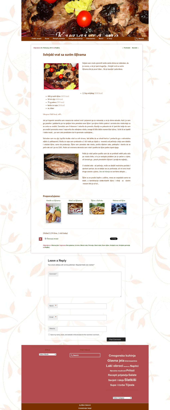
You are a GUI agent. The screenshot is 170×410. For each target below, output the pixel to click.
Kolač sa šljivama (75, 201)
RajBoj (57, 48)
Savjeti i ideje (116, 380)
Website (52, 328)
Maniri (101, 38)
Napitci (134, 366)
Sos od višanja (104, 172)
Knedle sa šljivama (53, 201)
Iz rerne (77, 245)
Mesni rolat (84, 245)
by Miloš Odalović (85, 405)
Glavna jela (55, 245)
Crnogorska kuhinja (75, 38)
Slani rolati (97, 245)
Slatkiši (130, 379)
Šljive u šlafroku (97, 201)
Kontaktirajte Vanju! (85, 408)
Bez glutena (70, 245)
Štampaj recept (52, 238)
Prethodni (126, 48)
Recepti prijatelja (59, 38)
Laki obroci (114, 365)
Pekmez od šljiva (119, 201)
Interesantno (90, 38)
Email (52, 317)
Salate (132, 375)
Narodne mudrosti (118, 370)
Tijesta (129, 385)
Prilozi (130, 370)
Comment (53, 274)
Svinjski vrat (114, 245)
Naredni (135, 48)
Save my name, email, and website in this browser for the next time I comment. (75, 335)
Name (52, 306)
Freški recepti (36, 38)
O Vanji (109, 38)
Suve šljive (105, 245)
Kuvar (47, 38)
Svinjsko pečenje (124, 245)
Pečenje (91, 245)
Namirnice (127, 366)
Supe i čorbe (117, 385)
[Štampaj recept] (45, 238)
